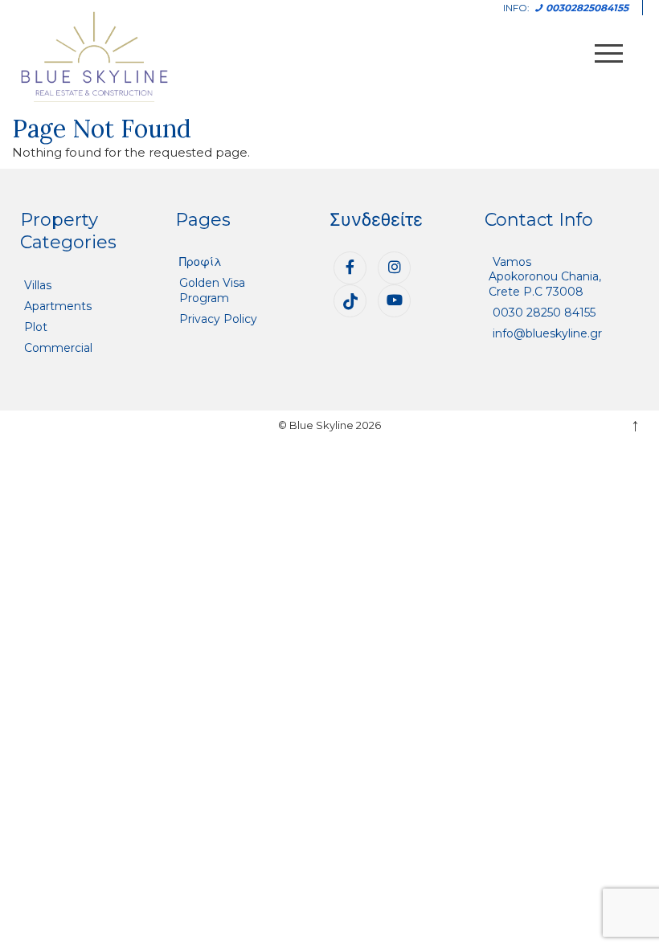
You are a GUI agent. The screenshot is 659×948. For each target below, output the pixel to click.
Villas (37, 285)
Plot (35, 327)
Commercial (58, 348)
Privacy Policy (218, 319)
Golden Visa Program (212, 290)
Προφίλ (200, 262)
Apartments (58, 306)
